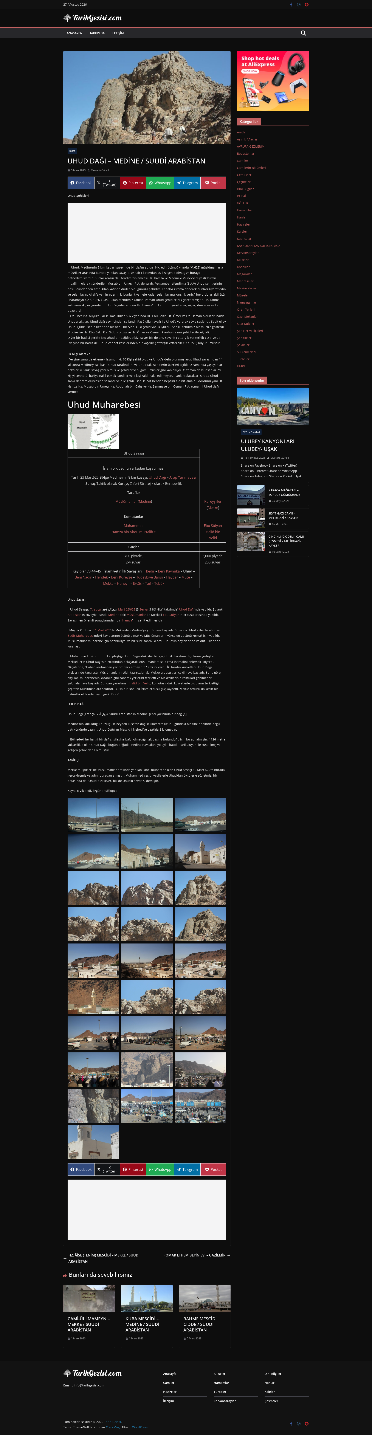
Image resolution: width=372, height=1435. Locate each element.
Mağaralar (244, 274)
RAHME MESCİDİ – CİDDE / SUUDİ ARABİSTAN (201, 1324)
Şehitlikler (244, 338)
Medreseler (245, 281)
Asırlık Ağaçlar (247, 139)
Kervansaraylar (248, 253)
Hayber (172, 577)
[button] (93, 431)
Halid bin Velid (139, 683)
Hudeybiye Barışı (149, 577)
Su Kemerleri (246, 352)
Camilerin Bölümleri (251, 168)
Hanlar (242, 217)
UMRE (72, 151)
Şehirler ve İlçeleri (250, 331)
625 (132, 609)
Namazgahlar (246, 302)
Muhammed (134, 525)
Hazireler (243, 224)
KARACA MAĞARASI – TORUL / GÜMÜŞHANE (284, 492)
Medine (145, 501)
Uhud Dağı (157, 477)
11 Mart (98, 630)
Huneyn (123, 583)
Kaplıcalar (244, 239)
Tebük (159, 583)
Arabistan (75, 615)
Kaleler (242, 231)
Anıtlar (242, 132)
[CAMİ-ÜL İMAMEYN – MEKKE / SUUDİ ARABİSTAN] (89, 1287)
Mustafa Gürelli (100, 170)
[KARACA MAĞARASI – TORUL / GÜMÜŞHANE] (251, 495)
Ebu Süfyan (213, 525)
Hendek (101, 577)
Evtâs (137, 583)
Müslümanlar (126, 501)
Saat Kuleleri (246, 324)
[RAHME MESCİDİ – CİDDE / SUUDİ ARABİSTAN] (205, 1287)
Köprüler (243, 267)
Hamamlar (244, 210)
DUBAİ (241, 196)
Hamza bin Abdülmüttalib (132, 532)
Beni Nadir (83, 577)
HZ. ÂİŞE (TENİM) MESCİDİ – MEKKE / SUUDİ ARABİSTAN (104, 1258)
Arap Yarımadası (182, 477)
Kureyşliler (213, 501)
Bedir (150, 571)
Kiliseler (243, 260)
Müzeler (243, 295)
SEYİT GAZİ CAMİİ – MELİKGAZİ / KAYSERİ (283, 515)
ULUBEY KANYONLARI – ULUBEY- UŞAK (269, 445)
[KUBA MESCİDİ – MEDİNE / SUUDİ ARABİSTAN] (147, 1287)
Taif (148, 583)
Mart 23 (123, 609)
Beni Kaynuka (169, 571)
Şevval (144, 609)
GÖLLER (242, 203)
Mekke (213, 507)
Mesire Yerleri (247, 288)
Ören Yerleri (246, 309)
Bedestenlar (245, 153)
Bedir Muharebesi (81, 636)
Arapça (96, 609)
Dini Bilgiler (245, 189)
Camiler (242, 161)
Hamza (127, 620)
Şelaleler (243, 345)
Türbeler (243, 359)
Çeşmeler (244, 182)
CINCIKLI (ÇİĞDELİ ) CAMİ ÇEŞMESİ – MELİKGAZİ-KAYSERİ (286, 541)
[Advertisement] (147, 233)
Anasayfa (74, 33)
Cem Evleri (244, 175)
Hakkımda (97, 33)
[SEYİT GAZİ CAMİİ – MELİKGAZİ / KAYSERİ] (251, 518)
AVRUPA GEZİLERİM (251, 146)
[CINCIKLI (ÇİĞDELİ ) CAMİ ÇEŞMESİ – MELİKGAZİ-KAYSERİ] (251, 544)
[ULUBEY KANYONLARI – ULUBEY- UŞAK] (273, 406)
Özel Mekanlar (247, 316)
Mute (185, 577)
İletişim (118, 33)
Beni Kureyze (121, 577)
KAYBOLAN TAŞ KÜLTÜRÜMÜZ (258, 246)
